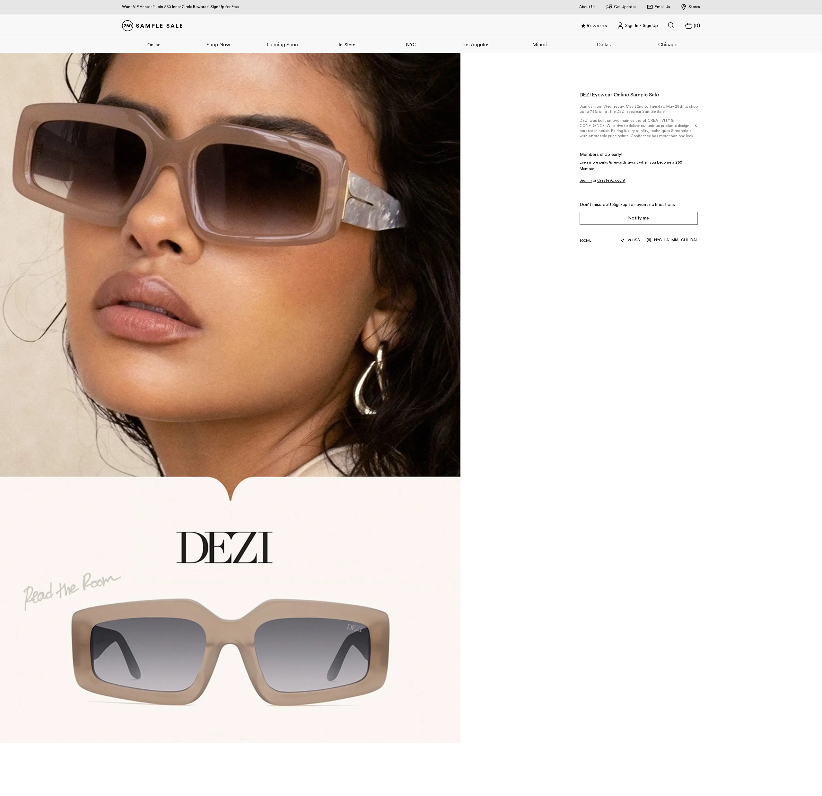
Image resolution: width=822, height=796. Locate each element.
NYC (411, 44)
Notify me (638, 218)
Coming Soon (282, 44)
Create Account (611, 180)
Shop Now (218, 44)
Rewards (597, 25)
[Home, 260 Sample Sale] (152, 25)
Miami (539, 44)
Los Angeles (475, 44)
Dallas (604, 44)
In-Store (347, 45)
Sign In (586, 180)
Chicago (668, 44)
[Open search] (671, 26)
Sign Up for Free (224, 7)
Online (154, 45)
